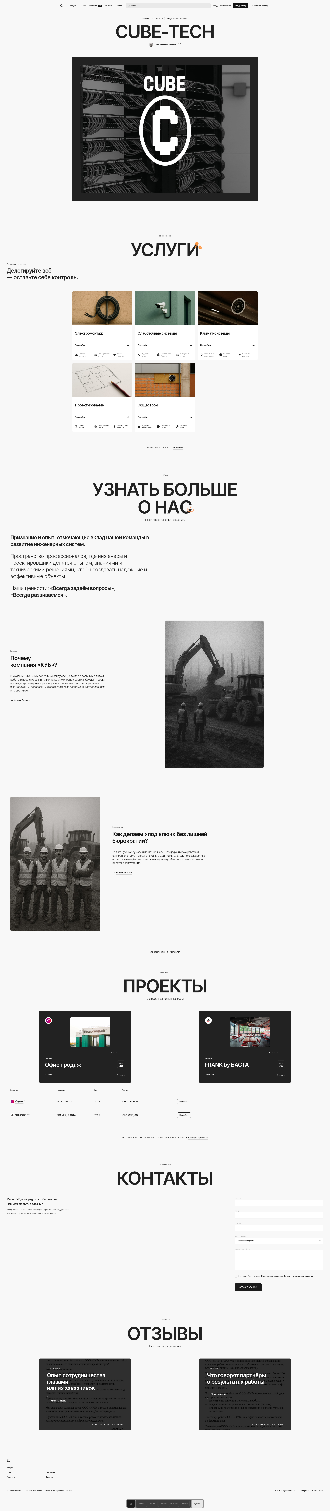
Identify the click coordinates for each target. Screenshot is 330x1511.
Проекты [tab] (163, 1504)
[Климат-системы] (228, 308)
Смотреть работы (198, 1137)
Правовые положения (271, 1276)
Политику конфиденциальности (298, 1276)
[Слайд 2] (113, 1052)
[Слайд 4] (277, 1052)
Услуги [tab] (141, 1504)
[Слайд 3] (116, 1052)
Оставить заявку (260, 6)
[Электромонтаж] (102, 308)
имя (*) (238, 1198)
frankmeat (20, 1114)
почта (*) (238, 1211)
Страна (19, 1101)
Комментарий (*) (242, 1249)
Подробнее (184, 1101)
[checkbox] (236, 1276)
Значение (178, 447)
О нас (83, 6)
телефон (238, 1224)
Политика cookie (14, 1490)
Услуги (73, 6)
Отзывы (119, 6)
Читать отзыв (58, 1400)
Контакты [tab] (174, 1504)
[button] (279, 1241)
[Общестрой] (165, 380)
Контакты (109, 6)
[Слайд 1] (111, 1052)
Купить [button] (197, 1504)
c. (61, 5)
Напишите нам (117, 1424)
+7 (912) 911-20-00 (315, 1490)
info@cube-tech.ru (288, 1490)
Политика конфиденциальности (59, 1490)
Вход (215, 6)
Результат (175, 952)
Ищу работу (240, 6)
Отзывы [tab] (184, 1504)
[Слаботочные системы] (165, 308)
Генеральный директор (165, 44)
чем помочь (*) (241, 1236)
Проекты (95, 6)
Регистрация (225, 6)
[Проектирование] (102, 380)
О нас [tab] (152, 1504)
